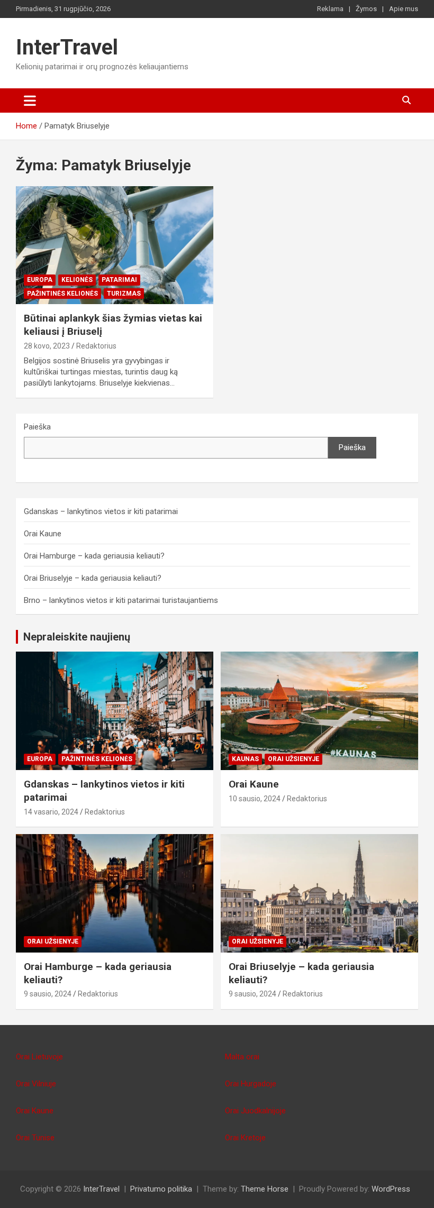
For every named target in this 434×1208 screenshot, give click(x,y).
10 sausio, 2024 (255, 798)
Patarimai (119, 279)
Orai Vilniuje (36, 1083)
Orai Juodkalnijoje (255, 1110)
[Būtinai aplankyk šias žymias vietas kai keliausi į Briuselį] (114, 245)
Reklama (330, 9)
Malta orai (242, 1056)
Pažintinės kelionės (62, 293)
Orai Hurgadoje (250, 1083)
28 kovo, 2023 (47, 346)
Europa (39, 279)
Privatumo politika (161, 1189)
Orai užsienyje (293, 759)
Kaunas (245, 759)
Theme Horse (264, 1189)
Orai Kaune (42, 533)
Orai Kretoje (245, 1137)
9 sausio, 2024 (47, 994)
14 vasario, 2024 (51, 812)
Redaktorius (96, 346)
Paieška (37, 427)
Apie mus (403, 9)
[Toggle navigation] (30, 100)
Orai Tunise (35, 1137)
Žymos (366, 9)
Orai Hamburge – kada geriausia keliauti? (94, 556)
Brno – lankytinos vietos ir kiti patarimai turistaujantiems (121, 600)
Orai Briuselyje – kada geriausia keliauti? (92, 578)
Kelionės (77, 279)
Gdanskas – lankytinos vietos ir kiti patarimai (101, 511)
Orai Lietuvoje (39, 1056)
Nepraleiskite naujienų (76, 636)
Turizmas (124, 293)
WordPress (391, 1189)
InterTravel (67, 47)
